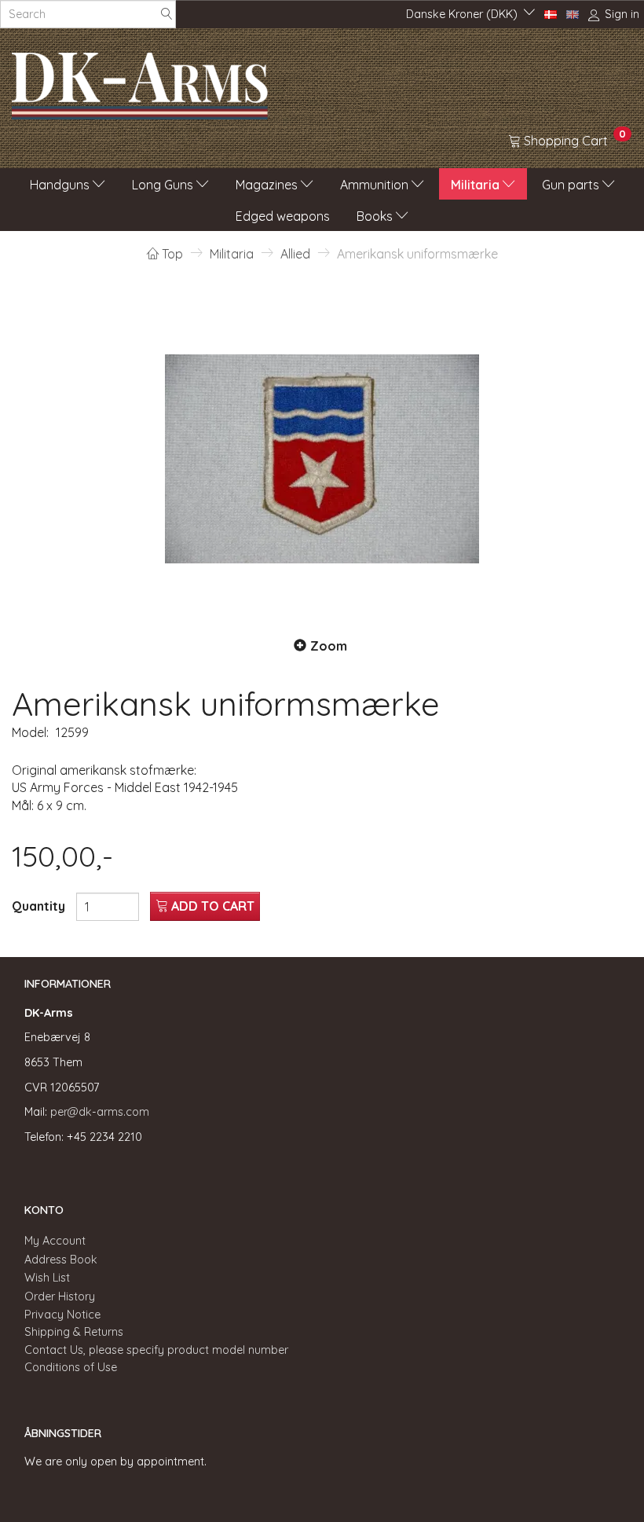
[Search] (166, 14)
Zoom (328, 646)
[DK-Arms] (140, 81)
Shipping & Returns (73, 1332)
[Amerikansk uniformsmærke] (322, 459)
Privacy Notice (62, 1314)
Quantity (40, 906)
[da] (551, 13)
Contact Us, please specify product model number (156, 1350)
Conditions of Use (70, 1367)
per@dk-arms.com (99, 1112)
